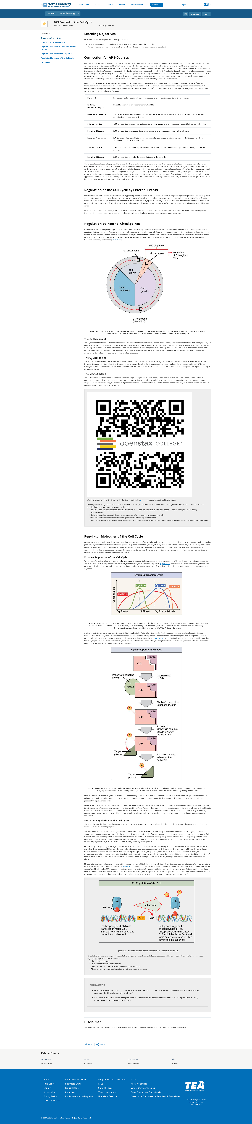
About (108, 5)
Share (102, 1045)
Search (155, 5)
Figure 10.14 (157, 638)
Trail (133, 1079)
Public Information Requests (79, 1096)
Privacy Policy (50, 1096)
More (121, 5)
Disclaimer (45, 62)
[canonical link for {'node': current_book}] (185, 14)
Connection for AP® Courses (53, 42)
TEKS (97, 5)
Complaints (70, 1092)
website (143, 500)
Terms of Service (52, 1100)
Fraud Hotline (72, 1087)
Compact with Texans (75, 1079)
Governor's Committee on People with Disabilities (155, 1096)
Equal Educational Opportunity (146, 1092)
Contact (47, 1087)
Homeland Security (107, 1096)
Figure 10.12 (116, 240)
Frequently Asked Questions (112, 1079)
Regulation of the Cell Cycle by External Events (58, 48)
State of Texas (105, 1087)
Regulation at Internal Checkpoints (56, 53)
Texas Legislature (107, 1092)
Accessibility (49, 1092)
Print (90, 1045)
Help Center (49, 1083)
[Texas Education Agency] (195, 1086)
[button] (207, 5)
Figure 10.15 (127, 866)
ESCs (100, 1083)
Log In (183, 5)
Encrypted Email (73, 1083)
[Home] (56, 4)
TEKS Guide (84, 5)
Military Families (139, 1083)
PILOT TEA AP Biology (63, 13)
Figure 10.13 (165, 563)
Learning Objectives (52, 38)
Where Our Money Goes (143, 1087)
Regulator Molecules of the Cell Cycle (57, 58)
